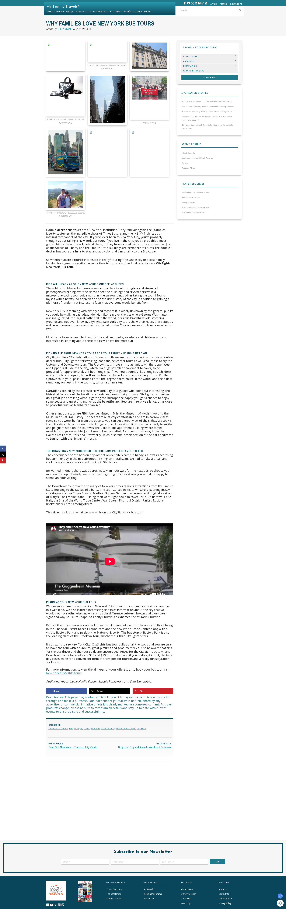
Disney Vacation (188, 893)
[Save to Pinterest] (3, 460)
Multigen (78, 728)
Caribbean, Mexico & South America (197, 158)
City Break (141, 728)
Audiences (188, 61)
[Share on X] (3, 454)
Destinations (190, 66)
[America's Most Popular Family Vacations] (85, 890)
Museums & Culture (58, 728)
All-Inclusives (187, 889)
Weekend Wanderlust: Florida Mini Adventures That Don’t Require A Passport (207, 118)
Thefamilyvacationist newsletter (196, 192)
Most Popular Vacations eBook (195, 207)
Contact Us (224, 893)
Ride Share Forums (153, 893)
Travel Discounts (114, 889)
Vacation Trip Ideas (193, 71)
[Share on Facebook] (3, 449)
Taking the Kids (188, 202)
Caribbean (82, 11)
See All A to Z (209, 77)
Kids (71, 728)
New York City (108, 728)
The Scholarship (114, 893)
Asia (111, 11)
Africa (119, 11)
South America (98, 11)
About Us (223, 889)
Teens (87, 728)
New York (95, 728)
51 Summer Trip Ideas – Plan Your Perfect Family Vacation (207, 101)
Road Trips (186, 903)
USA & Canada (188, 153)
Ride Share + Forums (191, 197)
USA (133, 728)
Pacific (127, 11)
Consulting (186, 898)
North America (123, 728)
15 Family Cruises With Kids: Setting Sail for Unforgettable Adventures (207, 127)
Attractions (190, 56)
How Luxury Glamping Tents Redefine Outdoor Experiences (208, 106)
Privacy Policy (225, 903)
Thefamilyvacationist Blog (193, 212)
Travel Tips (149, 898)
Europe (185, 163)
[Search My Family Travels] (240, 11)
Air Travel (148, 889)
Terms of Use (225, 898)
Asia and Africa (188, 168)
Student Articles (142, 11)
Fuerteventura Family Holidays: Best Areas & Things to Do (207, 111)
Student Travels (113, 898)
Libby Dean (64, 29)
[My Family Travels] (56, 890)
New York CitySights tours (63, 673)
